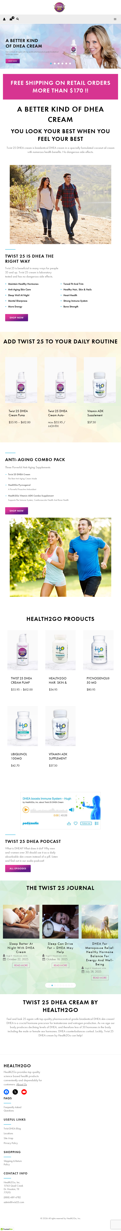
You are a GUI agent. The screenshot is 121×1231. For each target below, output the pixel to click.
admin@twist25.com (14, 1202)
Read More (21, 965)
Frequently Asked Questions (12, 1108)
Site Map (8, 1138)
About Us (21, 1084)
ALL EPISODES (18, 868)
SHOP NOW (17, 317)
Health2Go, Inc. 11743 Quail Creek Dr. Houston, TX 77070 (13, 1187)
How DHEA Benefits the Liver (99, 946)
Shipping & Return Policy (13, 1162)
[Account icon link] (4, 19)
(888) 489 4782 (12, 1197)
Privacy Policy (11, 1143)
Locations (8, 1133)
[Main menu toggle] (115, 19)
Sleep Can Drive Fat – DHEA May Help (21, 948)
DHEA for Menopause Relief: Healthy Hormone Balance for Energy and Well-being (60, 954)
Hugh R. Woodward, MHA (16, 956)
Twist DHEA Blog (12, 1128)
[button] (17, 19)
